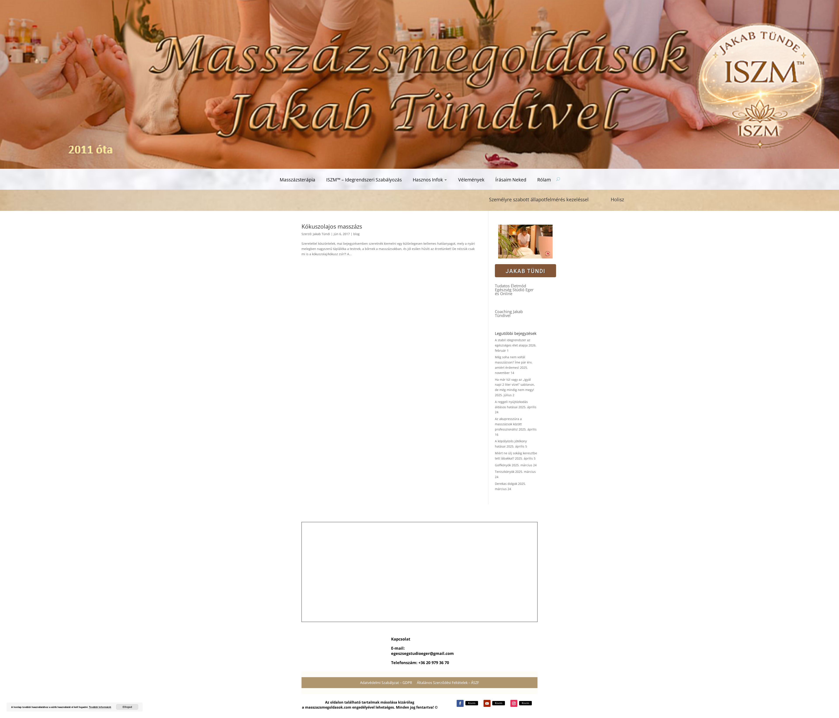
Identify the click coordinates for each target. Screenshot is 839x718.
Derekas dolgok (506, 484)
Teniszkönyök (504, 472)
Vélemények (471, 180)
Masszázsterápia (297, 180)
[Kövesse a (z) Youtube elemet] (487, 703)
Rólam (544, 180)
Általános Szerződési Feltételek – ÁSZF (448, 683)
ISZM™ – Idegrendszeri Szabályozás (364, 180)
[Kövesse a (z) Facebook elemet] (460, 703)
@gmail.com (442, 653)
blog (356, 234)
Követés (471, 703)
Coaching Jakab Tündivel (509, 313)
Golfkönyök (503, 465)
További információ (100, 707)
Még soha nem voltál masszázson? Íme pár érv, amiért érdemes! (513, 362)
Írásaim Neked (510, 180)
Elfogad (127, 707)
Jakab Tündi (321, 234)
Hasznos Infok (428, 180)
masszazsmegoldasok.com (328, 707)
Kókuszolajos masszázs (332, 226)
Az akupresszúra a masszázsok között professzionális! (508, 424)
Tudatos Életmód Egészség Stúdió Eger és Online (514, 289)
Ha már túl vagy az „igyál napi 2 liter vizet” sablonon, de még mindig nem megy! (515, 384)
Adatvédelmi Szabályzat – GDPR (386, 683)
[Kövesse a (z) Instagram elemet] (513, 703)
